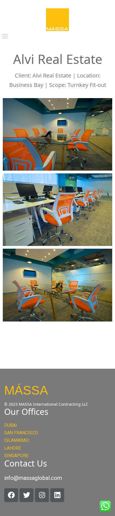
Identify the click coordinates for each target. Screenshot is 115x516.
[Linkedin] (57, 495)
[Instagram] (42, 495)
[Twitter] (26, 495)
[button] (5, 36)
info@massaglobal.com (33, 478)
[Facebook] (11, 495)
